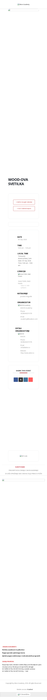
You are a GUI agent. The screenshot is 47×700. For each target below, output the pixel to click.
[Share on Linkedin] (26, 379)
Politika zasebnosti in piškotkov (13, 650)
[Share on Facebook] (16, 379)
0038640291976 (26, 313)
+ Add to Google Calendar (24, 202)
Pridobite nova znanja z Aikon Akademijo (23, 470)
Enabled (30, 689)
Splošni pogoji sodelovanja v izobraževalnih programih (21, 656)
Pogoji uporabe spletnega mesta (13, 653)
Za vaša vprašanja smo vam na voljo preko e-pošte (23, 474)
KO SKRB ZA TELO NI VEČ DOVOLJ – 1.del (15, 671)
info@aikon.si (25, 347)
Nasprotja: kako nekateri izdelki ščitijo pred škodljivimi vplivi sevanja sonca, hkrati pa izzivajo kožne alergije (21, 666)
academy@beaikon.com (29, 319)
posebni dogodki (26, 296)
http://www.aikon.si (27, 353)
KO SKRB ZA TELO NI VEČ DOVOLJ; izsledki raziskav (18, 669)
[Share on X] (21, 379)
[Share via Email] (30, 379)
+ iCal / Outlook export (24, 208)
